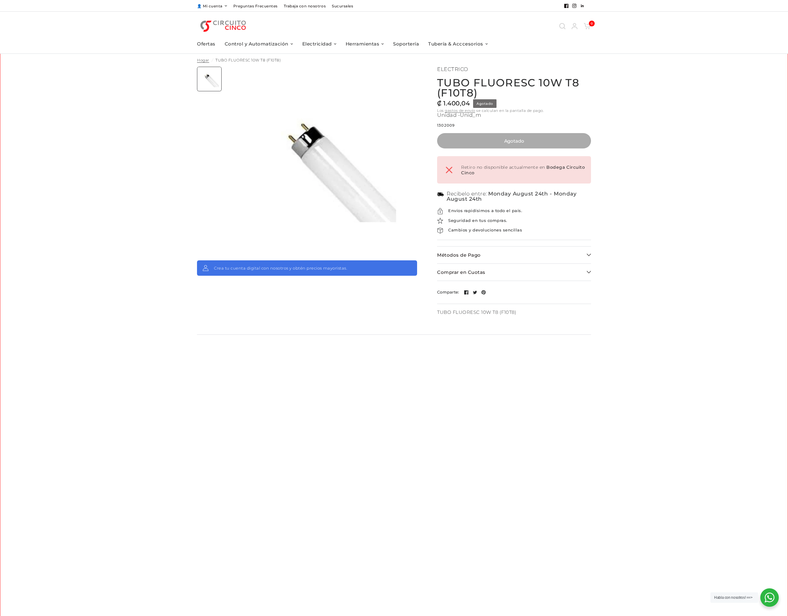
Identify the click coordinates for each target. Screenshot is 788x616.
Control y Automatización (256, 44)
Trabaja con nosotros (305, 6)
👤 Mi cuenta (210, 6)
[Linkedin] (582, 6)
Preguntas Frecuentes (255, 6)
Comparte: (448, 292)
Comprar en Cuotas (461, 272)
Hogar (203, 60)
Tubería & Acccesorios (455, 44)
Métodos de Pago (459, 255)
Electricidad (317, 44)
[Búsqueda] (562, 26)
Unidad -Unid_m (459, 115)
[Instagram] (574, 6)
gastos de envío (460, 110)
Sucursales (342, 6)
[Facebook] (566, 6)
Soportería (406, 44)
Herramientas (362, 44)
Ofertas (206, 44)
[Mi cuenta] (575, 26)
